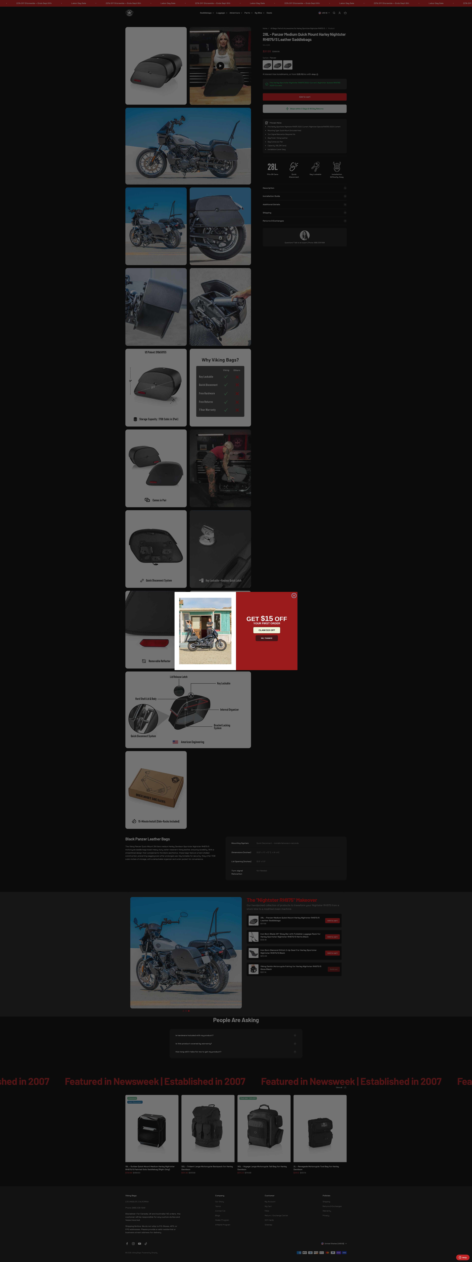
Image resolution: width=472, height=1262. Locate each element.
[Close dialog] (294, 595)
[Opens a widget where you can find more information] (463, 1258)
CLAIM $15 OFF (267, 630)
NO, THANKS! (266, 638)
